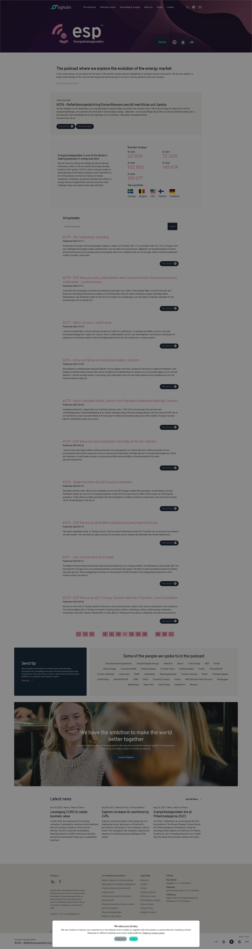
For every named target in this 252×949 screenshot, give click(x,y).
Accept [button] (133, 939)
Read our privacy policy (153, 932)
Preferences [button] (120, 939)
